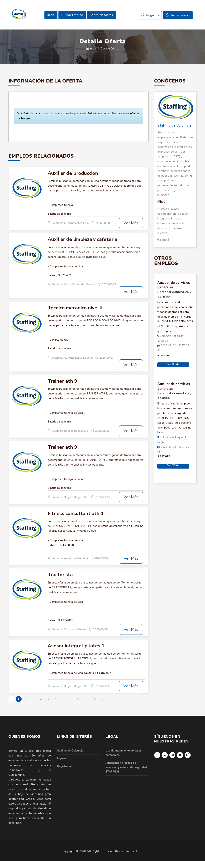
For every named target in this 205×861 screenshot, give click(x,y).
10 (85, 699)
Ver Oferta (173, 364)
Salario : (53, 214)
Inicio (51, 15)
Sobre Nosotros (101, 15)
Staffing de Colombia (174, 125)
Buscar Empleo (72, 15)
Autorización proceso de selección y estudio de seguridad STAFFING (126, 767)
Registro (152, 15)
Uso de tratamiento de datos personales (124, 752)
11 (94, 699)
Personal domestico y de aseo (174, 294)
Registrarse (64, 766)
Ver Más (131, 223)
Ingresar (62, 758)
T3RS (139, 851)
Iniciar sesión (180, 15)
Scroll (198, 851)
